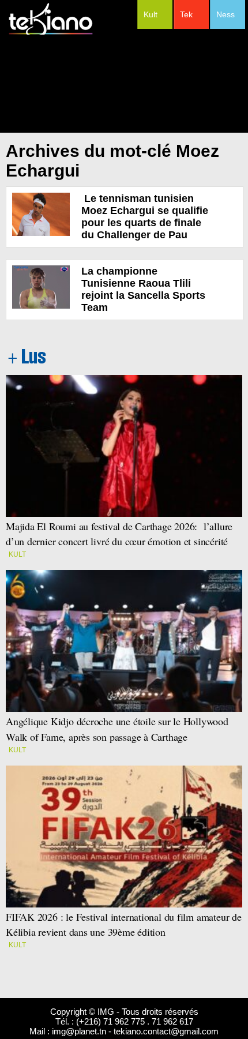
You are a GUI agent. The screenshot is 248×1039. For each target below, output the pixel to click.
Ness (225, 14)
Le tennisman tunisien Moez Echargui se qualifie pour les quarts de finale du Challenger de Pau (144, 217)
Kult (150, 14)
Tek (186, 14)
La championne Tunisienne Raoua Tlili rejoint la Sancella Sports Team (143, 289)
